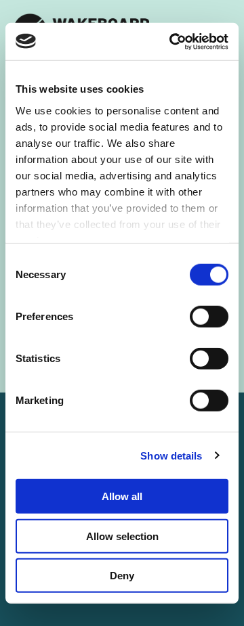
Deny (122, 575)
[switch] (209, 317)
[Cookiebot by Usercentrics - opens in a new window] (172, 41)
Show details (171, 455)
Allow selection (122, 535)
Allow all (122, 496)
